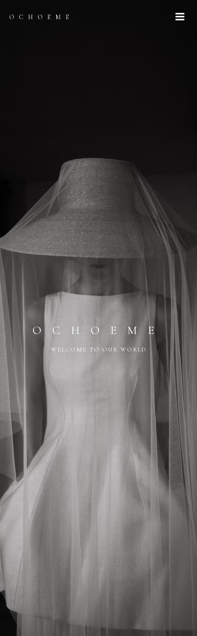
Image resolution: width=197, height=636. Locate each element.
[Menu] (180, 17)
